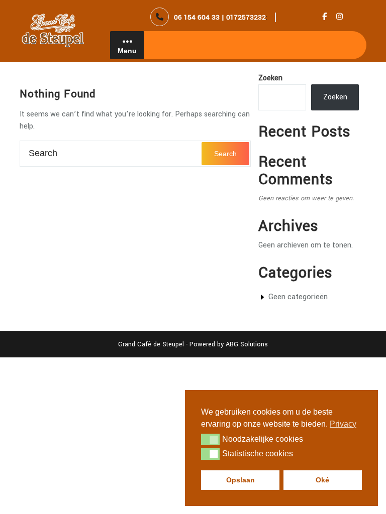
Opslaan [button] (240, 480)
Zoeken (270, 78)
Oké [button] (322, 480)
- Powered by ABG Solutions (226, 344)
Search (225, 154)
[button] (210, 439)
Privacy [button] (343, 424)
